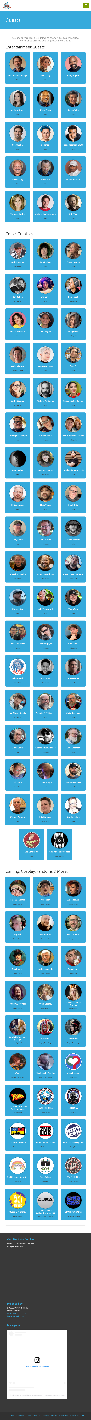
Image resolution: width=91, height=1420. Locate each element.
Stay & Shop (76, 1415)
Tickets (12, 1415)
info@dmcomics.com (15, 1316)
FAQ (83, 1415)
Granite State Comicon (18, 1395)
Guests (28, 1415)
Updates (21, 1415)
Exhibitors (54, 1415)
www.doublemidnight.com (17, 1314)
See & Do (36, 1415)
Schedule (45, 1415)
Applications (65, 1415)
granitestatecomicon (35, 1395)
